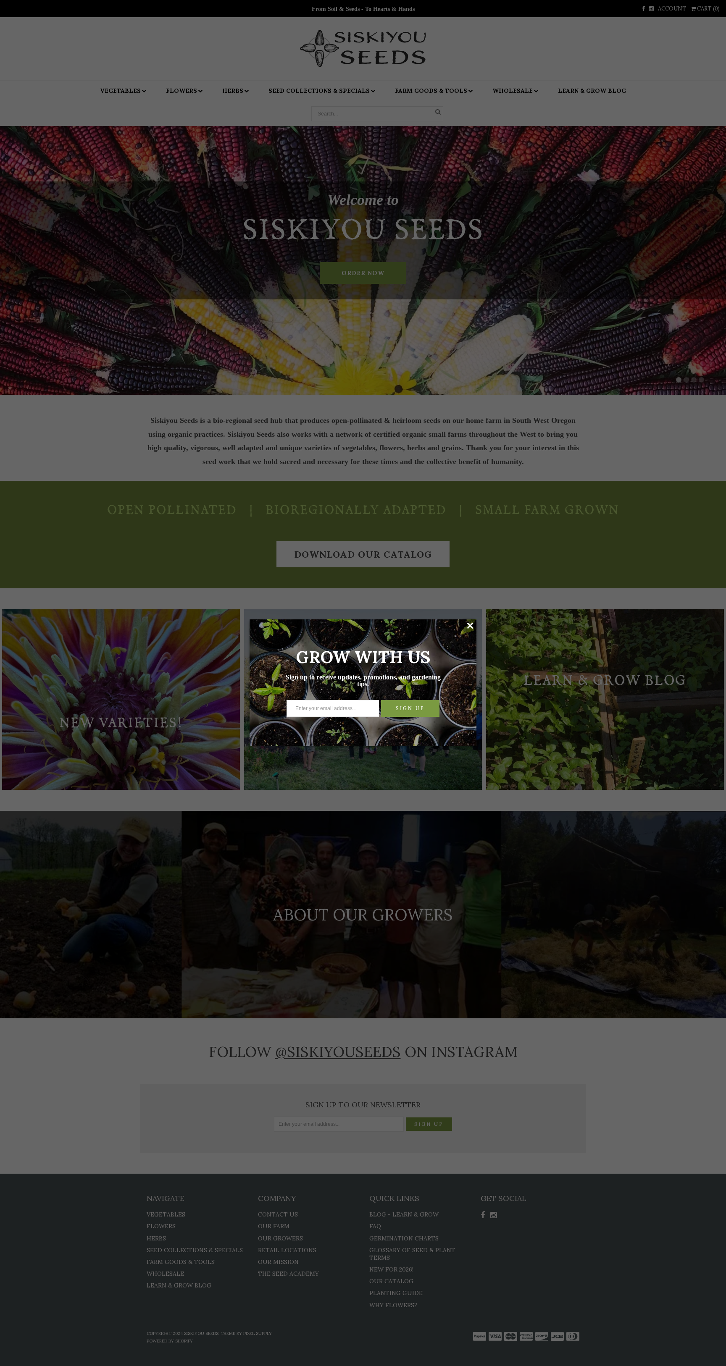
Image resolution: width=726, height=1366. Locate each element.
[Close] (470, 625)
